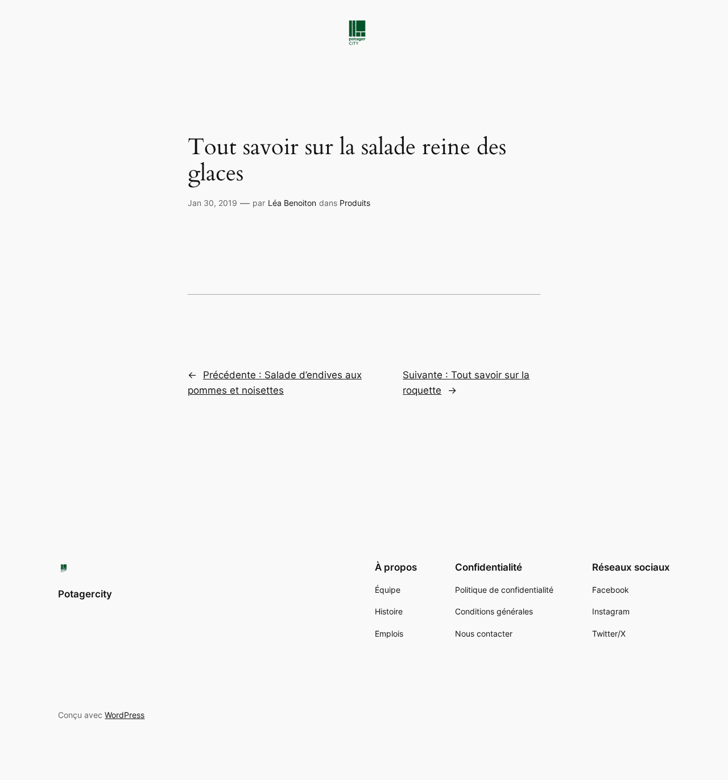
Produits (355, 203)
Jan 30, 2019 (212, 203)
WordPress (124, 715)
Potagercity (85, 594)
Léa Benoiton (292, 203)
